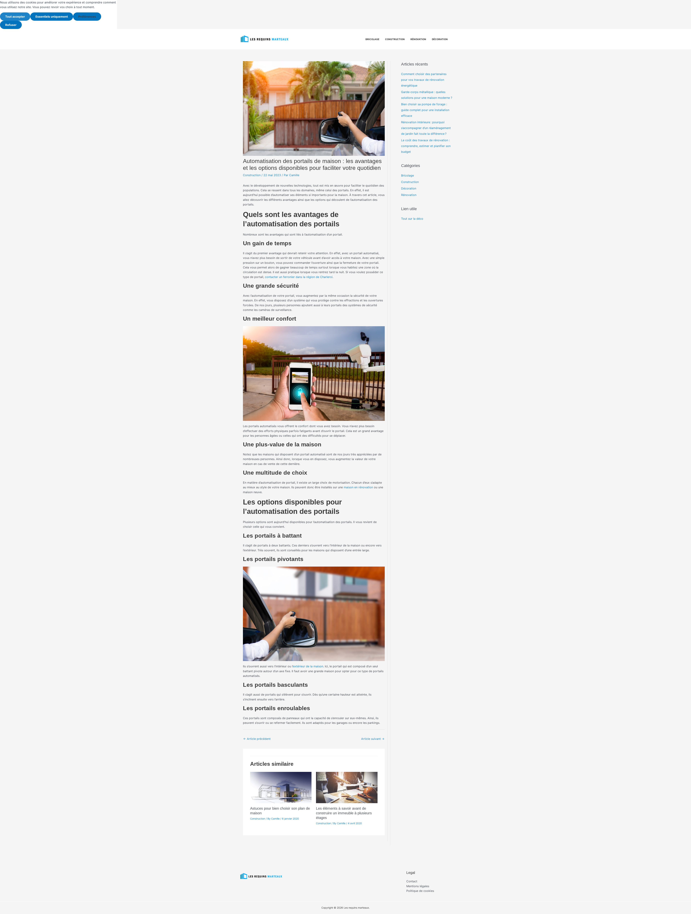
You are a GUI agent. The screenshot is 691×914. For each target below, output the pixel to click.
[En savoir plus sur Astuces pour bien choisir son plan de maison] (280, 787)
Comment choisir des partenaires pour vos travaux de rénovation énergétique (423, 79)
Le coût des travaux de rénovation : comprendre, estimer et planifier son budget (426, 145)
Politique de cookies (420, 891)
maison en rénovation (358, 487)
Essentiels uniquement (51, 16)
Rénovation (418, 39)
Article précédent (257, 739)
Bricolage (372, 39)
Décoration (440, 39)
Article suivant (372, 739)
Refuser (11, 25)
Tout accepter (15, 16)
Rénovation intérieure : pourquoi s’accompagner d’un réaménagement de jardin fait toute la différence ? (426, 127)
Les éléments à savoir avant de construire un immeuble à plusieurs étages (344, 813)
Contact (411, 881)
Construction (395, 39)
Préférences (87, 16)
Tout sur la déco (412, 218)
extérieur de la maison (308, 666)
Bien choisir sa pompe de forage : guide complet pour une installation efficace (425, 109)
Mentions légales (417, 886)
